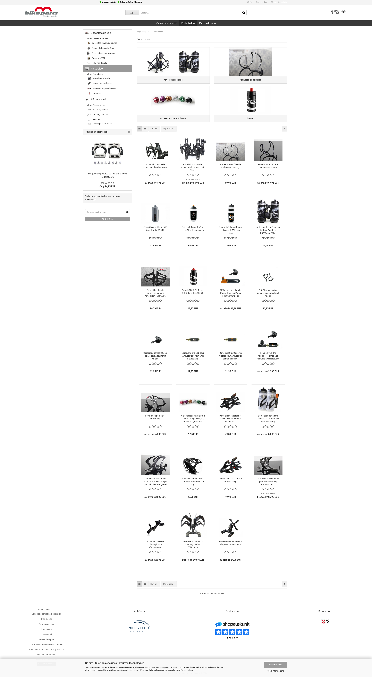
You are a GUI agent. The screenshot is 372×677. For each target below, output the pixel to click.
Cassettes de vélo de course (104, 43)
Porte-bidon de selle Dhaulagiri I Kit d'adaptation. (155, 544)
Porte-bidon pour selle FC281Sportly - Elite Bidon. (155, 165)
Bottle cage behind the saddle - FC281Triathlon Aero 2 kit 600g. (268, 419)
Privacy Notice (186, 670)
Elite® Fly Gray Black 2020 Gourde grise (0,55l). (155, 228)
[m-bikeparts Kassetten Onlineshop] (60, 11)
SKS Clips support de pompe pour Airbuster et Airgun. (268, 293)
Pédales (96, 119)
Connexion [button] (262, 2)
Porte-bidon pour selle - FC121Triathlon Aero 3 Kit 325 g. (192, 167)
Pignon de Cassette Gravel (103, 48)
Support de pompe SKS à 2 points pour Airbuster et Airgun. (155, 356)
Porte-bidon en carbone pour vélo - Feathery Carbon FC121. (268, 481)
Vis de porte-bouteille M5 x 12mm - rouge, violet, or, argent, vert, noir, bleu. (193, 419)
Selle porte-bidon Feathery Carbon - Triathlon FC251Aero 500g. (268, 230)
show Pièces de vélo (96, 105)
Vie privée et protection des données (46, 644)
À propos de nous (46, 624)
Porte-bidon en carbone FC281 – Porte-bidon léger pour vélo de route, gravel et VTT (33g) (155, 481)
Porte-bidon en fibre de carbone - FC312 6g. (230, 165)
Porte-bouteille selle (101, 78)
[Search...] (244, 13)
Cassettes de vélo (166, 23)
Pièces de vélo (207, 23)
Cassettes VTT (98, 58)
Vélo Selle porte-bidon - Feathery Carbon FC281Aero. (193, 544)
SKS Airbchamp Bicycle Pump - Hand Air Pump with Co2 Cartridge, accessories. (230, 293)
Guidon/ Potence (100, 114)
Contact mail (46, 634)
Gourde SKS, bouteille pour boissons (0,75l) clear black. (230, 230)
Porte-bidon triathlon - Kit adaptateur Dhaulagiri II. (230, 543)
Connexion (107, 219)
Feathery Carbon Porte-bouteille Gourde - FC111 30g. (193, 481)
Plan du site (46, 619)
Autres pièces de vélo (102, 123)
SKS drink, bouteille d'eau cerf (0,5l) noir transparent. (193, 228)
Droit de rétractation (46, 654)
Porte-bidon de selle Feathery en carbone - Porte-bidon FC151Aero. (155, 293)
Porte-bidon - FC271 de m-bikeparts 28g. (230, 480)
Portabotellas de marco (103, 83)
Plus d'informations (275, 671)
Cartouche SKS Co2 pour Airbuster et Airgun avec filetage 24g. (193, 356)
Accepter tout (275, 665)
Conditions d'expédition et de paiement (46, 649)
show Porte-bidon (95, 74)
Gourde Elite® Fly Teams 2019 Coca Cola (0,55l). (193, 291)
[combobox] (154, 128)
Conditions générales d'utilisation (46, 614)
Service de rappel (46, 639)
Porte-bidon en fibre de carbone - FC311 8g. (268, 165)
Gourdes (96, 93)
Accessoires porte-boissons (105, 88)
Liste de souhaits (280, 2)
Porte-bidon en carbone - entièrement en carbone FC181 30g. (230, 419)
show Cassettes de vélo (97, 38)
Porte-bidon (188, 23)
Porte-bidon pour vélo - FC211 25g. (155, 417)
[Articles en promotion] (129, 132)
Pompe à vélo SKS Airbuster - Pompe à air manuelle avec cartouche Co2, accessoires (268, 356)
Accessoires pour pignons (103, 53)
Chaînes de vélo (99, 63)
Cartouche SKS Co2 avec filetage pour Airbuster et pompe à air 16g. (230, 356)
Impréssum (46, 629)
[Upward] (8, 656)
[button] (249, 2)
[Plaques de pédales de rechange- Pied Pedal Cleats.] (107, 153)
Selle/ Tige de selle (100, 109)
